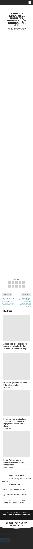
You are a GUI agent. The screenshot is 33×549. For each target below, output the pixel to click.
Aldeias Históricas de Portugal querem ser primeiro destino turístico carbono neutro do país (15, 346)
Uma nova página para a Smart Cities (14, 489)
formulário (8, 254)
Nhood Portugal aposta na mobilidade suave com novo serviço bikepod (13, 462)
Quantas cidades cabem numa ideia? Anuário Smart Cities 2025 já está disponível (14, 502)
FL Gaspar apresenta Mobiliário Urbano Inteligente (15, 383)
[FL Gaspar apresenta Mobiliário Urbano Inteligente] (16, 366)
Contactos (16, 516)
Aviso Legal (18, 514)
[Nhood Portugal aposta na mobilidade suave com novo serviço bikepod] (16, 444)
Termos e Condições (8, 514)
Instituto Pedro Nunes (12, 68)
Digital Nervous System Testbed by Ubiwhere (15, 135)
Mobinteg (25, 512)
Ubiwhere (8, 66)
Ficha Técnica (26, 514)
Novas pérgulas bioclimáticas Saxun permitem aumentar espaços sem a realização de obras (14, 422)
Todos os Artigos (14, 484)
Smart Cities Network (19, 28)
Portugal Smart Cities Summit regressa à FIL (15, 495)
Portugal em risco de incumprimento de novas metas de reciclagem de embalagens (15, 212)
